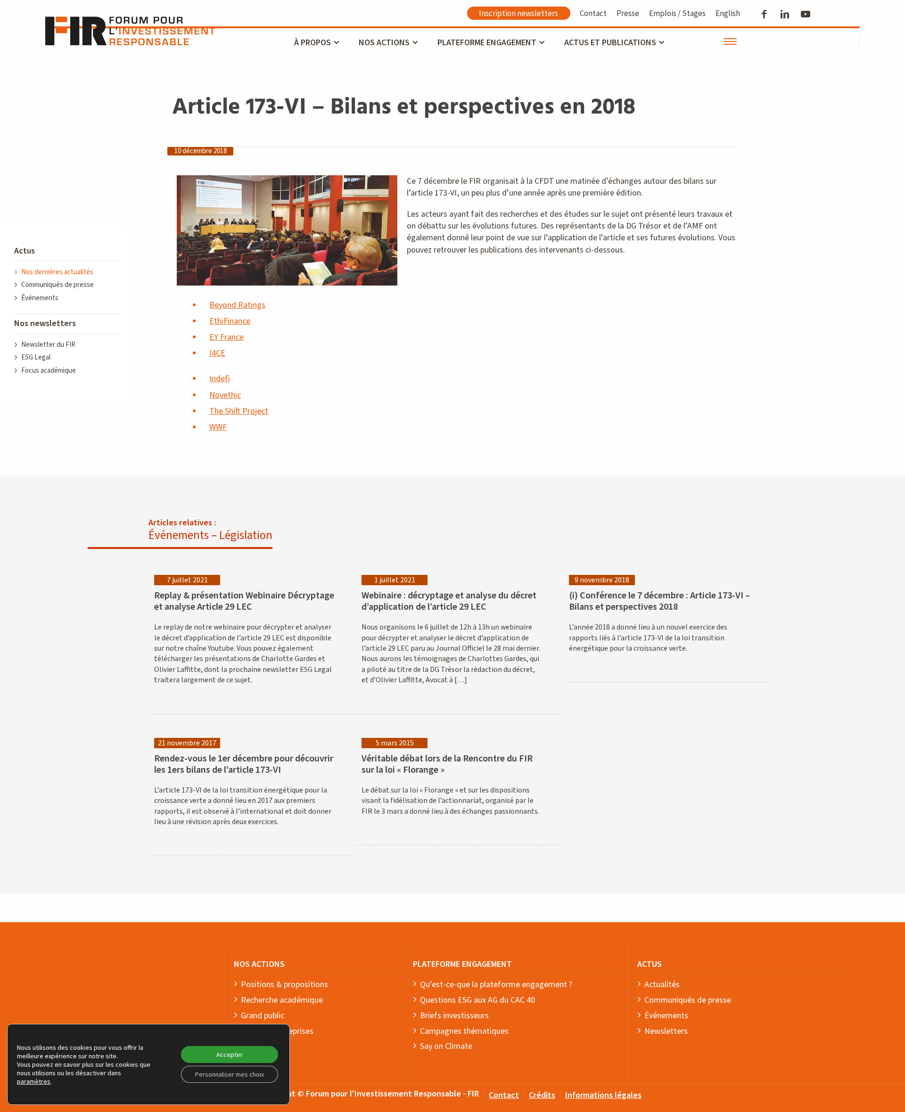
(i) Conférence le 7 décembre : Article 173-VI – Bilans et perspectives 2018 (659, 601)
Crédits (542, 1095)
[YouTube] (806, 14)
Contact (593, 13)
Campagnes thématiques (464, 1031)
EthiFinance (229, 321)
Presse (628, 13)
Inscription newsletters (518, 13)
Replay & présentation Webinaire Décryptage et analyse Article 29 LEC (244, 601)
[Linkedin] (785, 14)
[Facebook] (765, 14)
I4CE (217, 353)
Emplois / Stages (677, 13)
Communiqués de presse (57, 285)
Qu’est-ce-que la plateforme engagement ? (496, 984)
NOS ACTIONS (259, 964)
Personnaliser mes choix (229, 1074)
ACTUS (649, 964)
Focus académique (48, 371)
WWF (218, 427)
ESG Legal (35, 357)
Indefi (219, 378)
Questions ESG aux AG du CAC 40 (477, 1000)
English (728, 13)
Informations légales (603, 1095)
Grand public (262, 1015)
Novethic (225, 395)
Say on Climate (446, 1046)
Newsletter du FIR (48, 345)
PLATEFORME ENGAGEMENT (462, 964)
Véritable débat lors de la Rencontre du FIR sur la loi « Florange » (447, 764)
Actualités (662, 984)
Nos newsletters (45, 323)
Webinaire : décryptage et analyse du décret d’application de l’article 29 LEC (449, 601)
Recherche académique (282, 1000)
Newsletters (666, 1031)
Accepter (229, 1054)
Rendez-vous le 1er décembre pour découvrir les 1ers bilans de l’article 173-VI (243, 764)
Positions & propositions (284, 984)
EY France (226, 337)
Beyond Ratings (237, 305)
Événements (39, 298)
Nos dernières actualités (57, 272)
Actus (24, 251)
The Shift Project (238, 411)
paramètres (33, 1081)
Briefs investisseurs (454, 1015)
